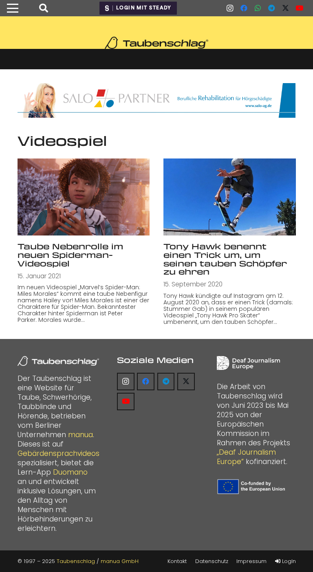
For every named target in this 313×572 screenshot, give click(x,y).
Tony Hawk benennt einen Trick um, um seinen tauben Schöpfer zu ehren (225, 259)
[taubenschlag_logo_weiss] (58, 361)
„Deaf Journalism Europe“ (246, 456)
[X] (285, 8)
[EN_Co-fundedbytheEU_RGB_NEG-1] (252, 487)
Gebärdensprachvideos (58, 453)
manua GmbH (120, 561)
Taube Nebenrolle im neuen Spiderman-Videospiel (70, 254)
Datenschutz (211, 561)
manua (80, 435)
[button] (12, 8)
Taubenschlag (76, 561)
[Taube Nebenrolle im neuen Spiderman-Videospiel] (84, 196)
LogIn (288, 561)
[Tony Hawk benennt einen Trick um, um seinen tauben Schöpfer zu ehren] (229, 196)
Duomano (70, 472)
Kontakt (177, 561)
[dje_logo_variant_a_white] (248, 363)
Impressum (251, 561)
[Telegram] (271, 8)
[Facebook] (244, 8)
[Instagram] (230, 8)
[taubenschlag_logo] (156, 43)
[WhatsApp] (258, 8)
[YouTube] (299, 8)
